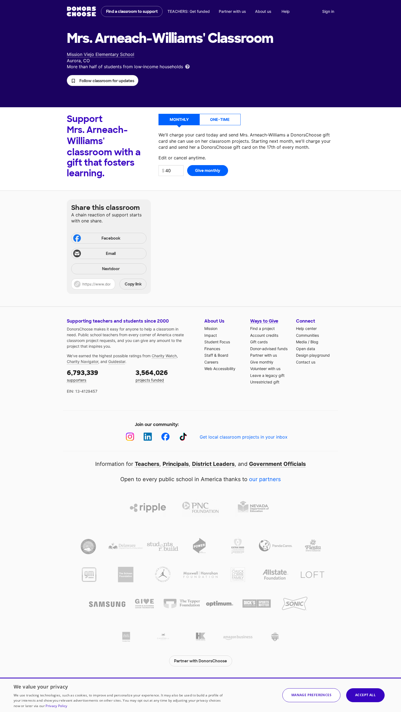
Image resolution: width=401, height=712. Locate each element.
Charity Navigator (82, 361)
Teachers (147, 464)
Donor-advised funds (269, 348)
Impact (210, 335)
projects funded (152, 375)
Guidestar (116, 361)
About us (263, 11)
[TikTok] (183, 437)
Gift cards (259, 341)
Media (301, 341)
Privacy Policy (56, 706)
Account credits (264, 335)
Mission (210, 328)
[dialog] (200, 695)
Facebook (110, 238)
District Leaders (213, 464)
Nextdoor (111, 268)
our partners (265, 479)
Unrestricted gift (264, 382)
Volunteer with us (265, 368)
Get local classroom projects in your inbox (244, 437)
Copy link (133, 284)
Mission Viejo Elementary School (100, 54)
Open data (305, 348)
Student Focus (217, 341)
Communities (307, 335)
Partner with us (232, 11)
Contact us (305, 362)
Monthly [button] (179, 119)
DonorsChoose (81, 11)
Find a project (262, 328)
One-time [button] (220, 119)
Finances (212, 348)
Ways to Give (264, 321)
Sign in (328, 11)
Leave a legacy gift (267, 375)
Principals (176, 464)
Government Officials (277, 464)
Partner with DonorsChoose (200, 661)
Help (286, 11)
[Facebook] (165, 437)
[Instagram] (130, 437)
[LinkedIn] (147, 437)
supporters (82, 375)
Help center (306, 328)
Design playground (313, 355)
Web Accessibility (219, 368)
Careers (211, 362)
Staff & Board (216, 355)
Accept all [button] (365, 695)
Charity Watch (164, 355)
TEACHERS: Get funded (188, 11)
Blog (314, 341)
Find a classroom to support (132, 11)
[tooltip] (187, 66)
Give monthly (261, 362)
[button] (102, 80)
